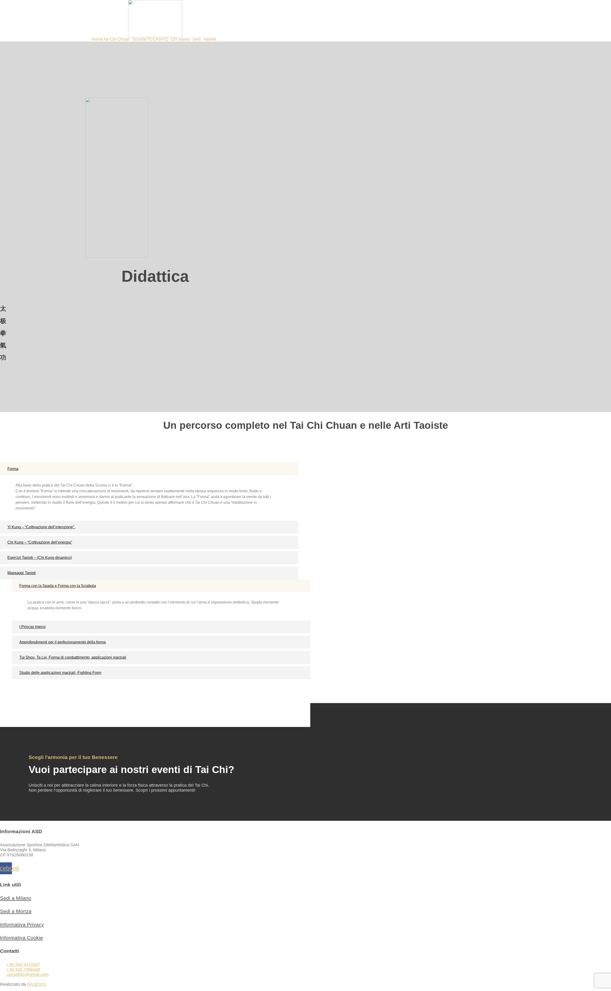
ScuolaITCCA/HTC (150, 39)
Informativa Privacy (22, 924)
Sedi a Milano (15, 898)
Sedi (196, 39)
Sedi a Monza (16, 911)
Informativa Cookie (21, 937)
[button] (117, 39)
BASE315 (36, 984)
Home (97, 39)
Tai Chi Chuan (116, 39)
